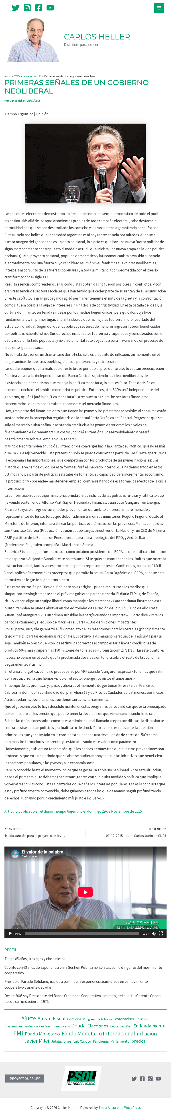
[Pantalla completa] (161, 933)
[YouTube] (50, 7)
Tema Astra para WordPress (119, 1107)
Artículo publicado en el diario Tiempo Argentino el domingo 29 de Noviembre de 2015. (73, 811)
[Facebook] (38, 7)
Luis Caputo (82, 1041)
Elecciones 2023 (121, 1026)
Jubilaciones (61, 1041)
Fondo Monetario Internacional (98, 1033)
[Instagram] (27, 7)
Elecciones (98, 1026)
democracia (62, 1026)
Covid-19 (142, 1019)
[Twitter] (15, 7)
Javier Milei (36, 1040)
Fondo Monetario (42, 1034)
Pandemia (101, 1041)
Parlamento (120, 1041)
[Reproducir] (10, 933)
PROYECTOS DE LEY (25, 1078)
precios (138, 1041)
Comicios (74, 1019)
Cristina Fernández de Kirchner (28, 1026)
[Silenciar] (153, 933)
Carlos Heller (97, 36)
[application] (85, 892)
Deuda (78, 1025)
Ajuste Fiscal (51, 1018)
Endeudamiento (149, 1026)
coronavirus (124, 1018)
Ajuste (28, 1018)
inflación (147, 1033)
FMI (18, 1033)
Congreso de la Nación (98, 1019)
